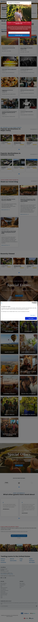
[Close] (30, 3)
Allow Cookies (30, 318)
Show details (32, 315)
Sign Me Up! (19, 35)
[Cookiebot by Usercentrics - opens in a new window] (32, 303)
